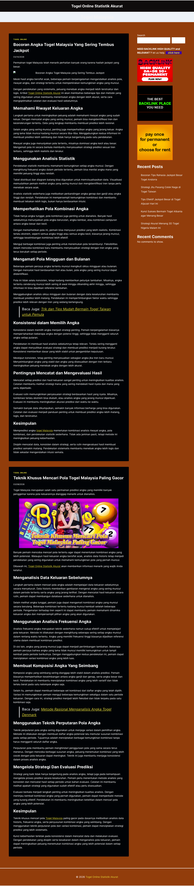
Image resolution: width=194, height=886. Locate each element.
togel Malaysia (44, 430)
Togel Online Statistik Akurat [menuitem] (44, 93)
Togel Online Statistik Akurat (101, 877)
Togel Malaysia (54, 818)
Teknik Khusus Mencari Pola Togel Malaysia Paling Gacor (68, 477)
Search (141, 35)
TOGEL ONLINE (20, 39)
